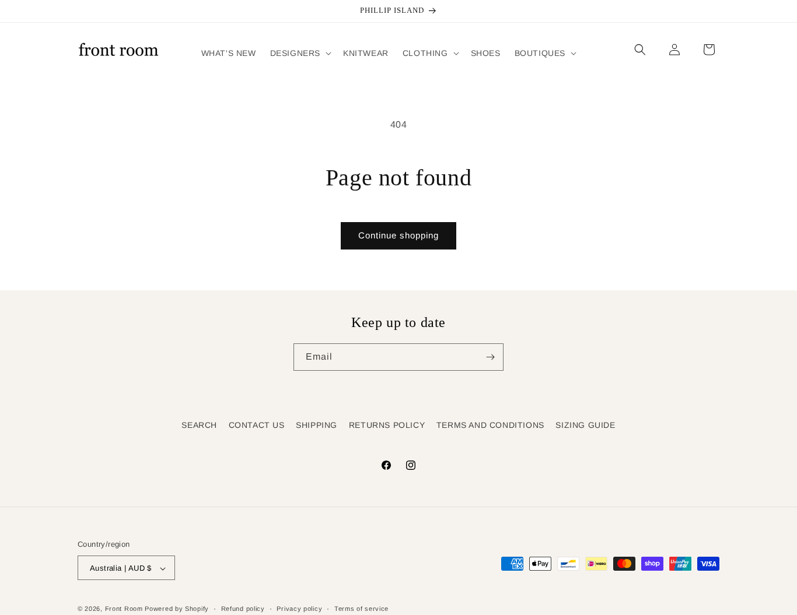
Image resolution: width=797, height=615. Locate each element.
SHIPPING (316, 425)
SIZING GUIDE (585, 425)
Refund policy (243, 608)
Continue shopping (398, 235)
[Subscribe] (490, 357)
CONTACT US (257, 425)
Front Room (124, 609)
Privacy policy (299, 608)
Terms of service (361, 608)
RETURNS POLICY (387, 425)
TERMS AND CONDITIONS (490, 425)
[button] (299, 53)
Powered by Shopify (177, 609)
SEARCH (199, 425)
